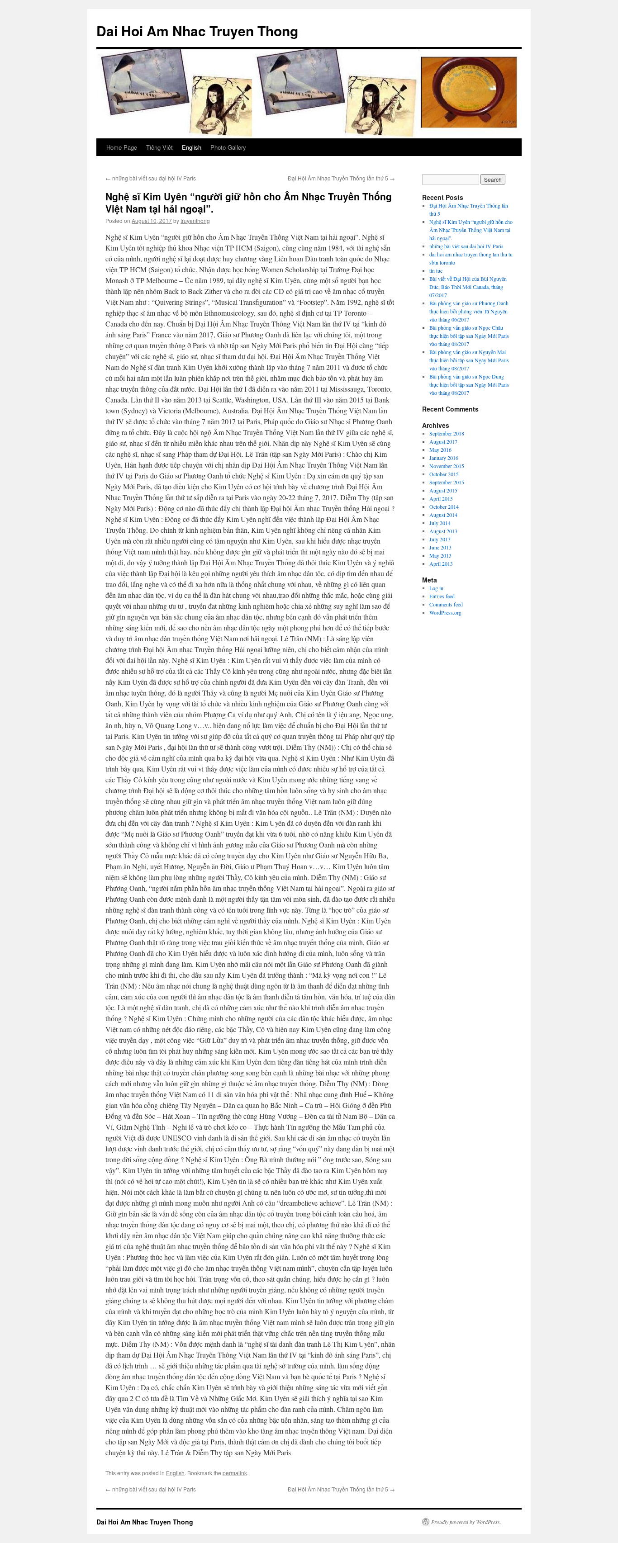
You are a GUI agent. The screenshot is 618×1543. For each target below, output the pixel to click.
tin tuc (435, 270)
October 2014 (444, 506)
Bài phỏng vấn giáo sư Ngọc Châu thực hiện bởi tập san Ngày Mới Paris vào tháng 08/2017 (469, 335)
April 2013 (441, 563)
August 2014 (443, 514)
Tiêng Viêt (159, 147)
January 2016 (443, 457)
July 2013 (440, 539)
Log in (436, 588)
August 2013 (443, 531)
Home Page (121, 147)
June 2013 (440, 547)
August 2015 (443, 490)
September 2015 (446, 482)
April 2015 (441, 498)
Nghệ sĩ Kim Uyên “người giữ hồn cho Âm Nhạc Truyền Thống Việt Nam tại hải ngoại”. (471, 229)
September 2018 (446, 433)
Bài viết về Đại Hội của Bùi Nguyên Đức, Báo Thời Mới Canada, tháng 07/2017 (468, 286)
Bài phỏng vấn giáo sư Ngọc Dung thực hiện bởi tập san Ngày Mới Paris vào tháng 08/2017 (469, 384)
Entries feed (442, 596)
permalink (235, 1473)
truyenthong (195, 220)
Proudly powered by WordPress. (466, 1521)
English (191, 147)
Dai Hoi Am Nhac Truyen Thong (197, 30)
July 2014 (440, 522)
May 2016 (440, 449)
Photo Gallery (228, 147)
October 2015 (444, 474)
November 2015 (446, 465)
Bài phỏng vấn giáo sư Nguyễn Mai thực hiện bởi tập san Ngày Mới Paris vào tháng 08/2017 (469, 360)
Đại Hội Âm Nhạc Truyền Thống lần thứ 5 (341, 178)
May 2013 (440, 555)
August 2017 (443, 441)
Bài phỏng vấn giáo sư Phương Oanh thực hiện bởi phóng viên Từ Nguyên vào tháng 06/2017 (469, 311)
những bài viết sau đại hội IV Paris (150, 178)
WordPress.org (445, 612)
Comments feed (446, 604)
